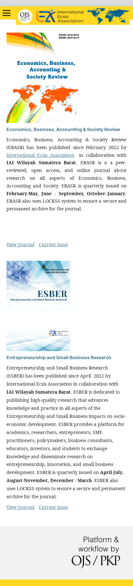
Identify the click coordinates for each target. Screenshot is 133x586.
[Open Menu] (6, 12)
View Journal (20, 244)
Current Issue (53, 244)
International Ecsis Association (40, 155)
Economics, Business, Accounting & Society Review (63, 129)
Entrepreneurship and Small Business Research (58, 357)
